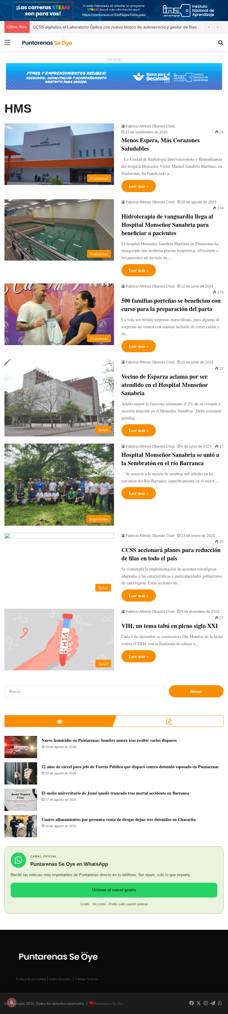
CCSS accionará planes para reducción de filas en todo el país (171, 554)
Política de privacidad (31, 978)
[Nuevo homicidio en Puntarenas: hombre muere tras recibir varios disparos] (20, 747)
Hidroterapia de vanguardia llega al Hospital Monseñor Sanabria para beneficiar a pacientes (167, 224)
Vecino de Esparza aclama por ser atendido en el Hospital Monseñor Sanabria (164, 384)
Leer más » (138, 186)
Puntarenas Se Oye (109, 1003)
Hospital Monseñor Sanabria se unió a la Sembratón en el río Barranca (170, 458)
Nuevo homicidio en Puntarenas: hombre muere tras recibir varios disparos (109, 740)
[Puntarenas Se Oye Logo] (46, 42)
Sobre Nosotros (60, 978)
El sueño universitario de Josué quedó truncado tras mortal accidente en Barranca (115, 793)
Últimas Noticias (86, 978)
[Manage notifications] (11, 1002)
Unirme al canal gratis (114, 889)
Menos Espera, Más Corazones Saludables (160, 144)
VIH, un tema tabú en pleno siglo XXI (169, 625)
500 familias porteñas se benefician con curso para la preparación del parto (171, 304)
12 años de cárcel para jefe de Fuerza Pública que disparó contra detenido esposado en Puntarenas (130, 766)
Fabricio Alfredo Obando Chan (150, 126)
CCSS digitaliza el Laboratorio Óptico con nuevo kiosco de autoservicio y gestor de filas (115, 27)
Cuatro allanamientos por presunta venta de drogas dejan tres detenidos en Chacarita (119, 819)
